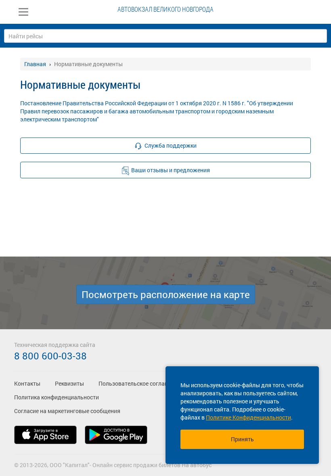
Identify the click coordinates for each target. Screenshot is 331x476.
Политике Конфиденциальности (248, 417)
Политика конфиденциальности (56, 397)
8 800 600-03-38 (50, 355)
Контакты (27, 383)
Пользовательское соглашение (139, 383)
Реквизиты (69, 383)
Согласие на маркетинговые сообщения (67, 411)
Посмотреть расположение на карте (166, 294)
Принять (242, 439)
